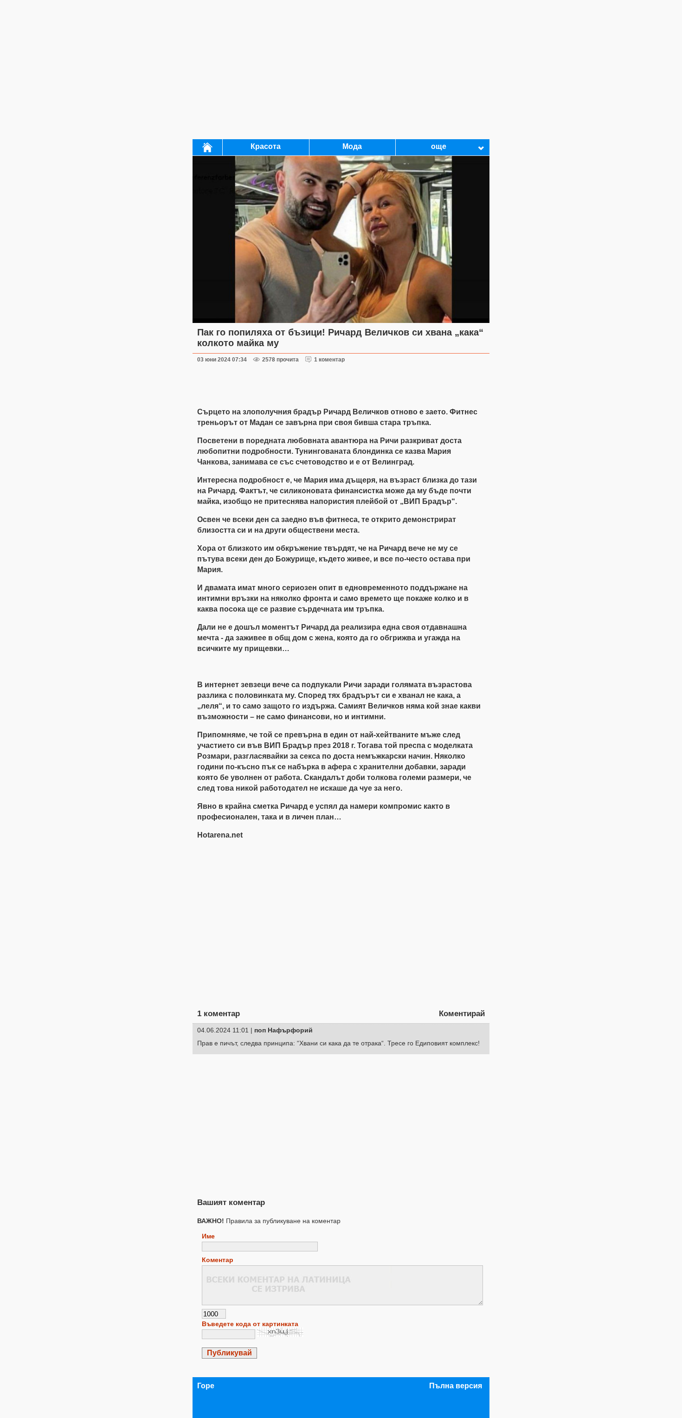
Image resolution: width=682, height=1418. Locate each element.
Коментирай (462, 1013)
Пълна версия (455, 1386)
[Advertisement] (341, 70)
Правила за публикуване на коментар (269, 1221)
